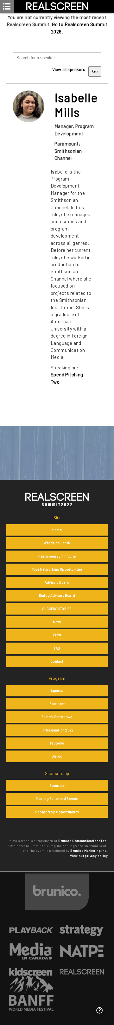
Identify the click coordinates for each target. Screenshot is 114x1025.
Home (57, 530)
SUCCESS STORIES (57, 609)
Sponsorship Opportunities (57, 812)
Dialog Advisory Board (57, 595)
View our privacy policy (89, 856)
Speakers (57, 703)
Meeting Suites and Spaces (57, 798)
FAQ (57, 648)
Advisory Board (57, 582)
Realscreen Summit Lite (57, 556)
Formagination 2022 (57, 730)
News (57, 622)
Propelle (57, 743)
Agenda (57, 690)
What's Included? (57, 543)
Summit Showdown (57, 717)
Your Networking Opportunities (57, 569)
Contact (56, 661)
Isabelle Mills (76, 104)
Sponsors (57, 785)
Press (57, 635)
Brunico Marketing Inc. (89, 850)
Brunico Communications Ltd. (83, 841)
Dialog (57, 756)
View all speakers (68, 69)
